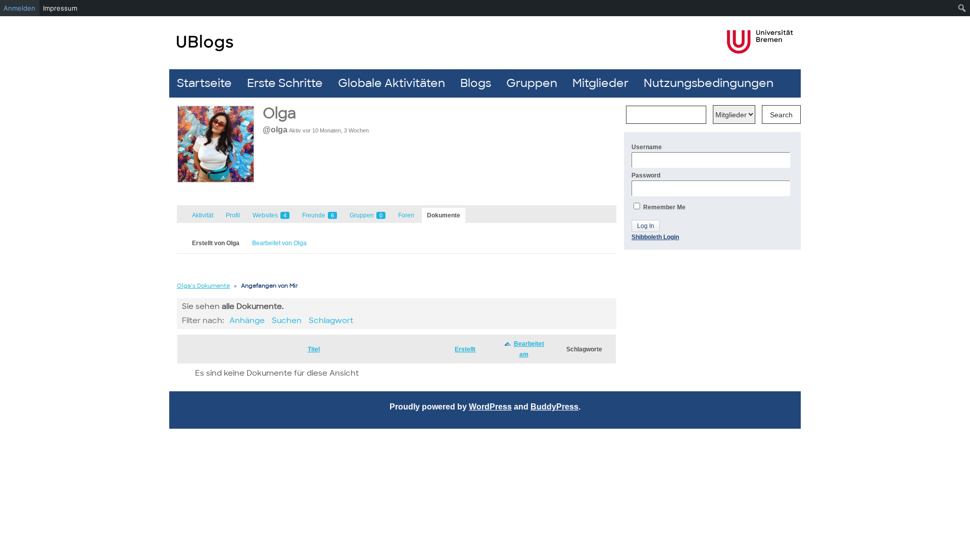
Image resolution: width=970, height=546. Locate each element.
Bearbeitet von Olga (279, 243)
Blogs (475, 83)
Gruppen (531, 83)
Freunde (318, 215)
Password (646, 175)
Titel (314, 349)
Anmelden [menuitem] (19, 8)
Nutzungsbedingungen (708, 83)
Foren (406, 215)
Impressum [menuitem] (60, 8)
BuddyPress (554, 406)
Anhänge (247, 320)
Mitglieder (600, 83)
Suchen (287, 320)
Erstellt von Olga (215, 243)
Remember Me (664, 207)
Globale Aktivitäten (391, 83)
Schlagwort (331, 320)
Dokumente (443, 215)
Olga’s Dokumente (203, 285)
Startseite (204, 83)
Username (647, 147)
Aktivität (202, 215)
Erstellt (465, 349)
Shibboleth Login (655, 237)
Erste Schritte (285, 83)
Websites (269, 215)
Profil (233, 215)
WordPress (490, 406)
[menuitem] (962, 8)
